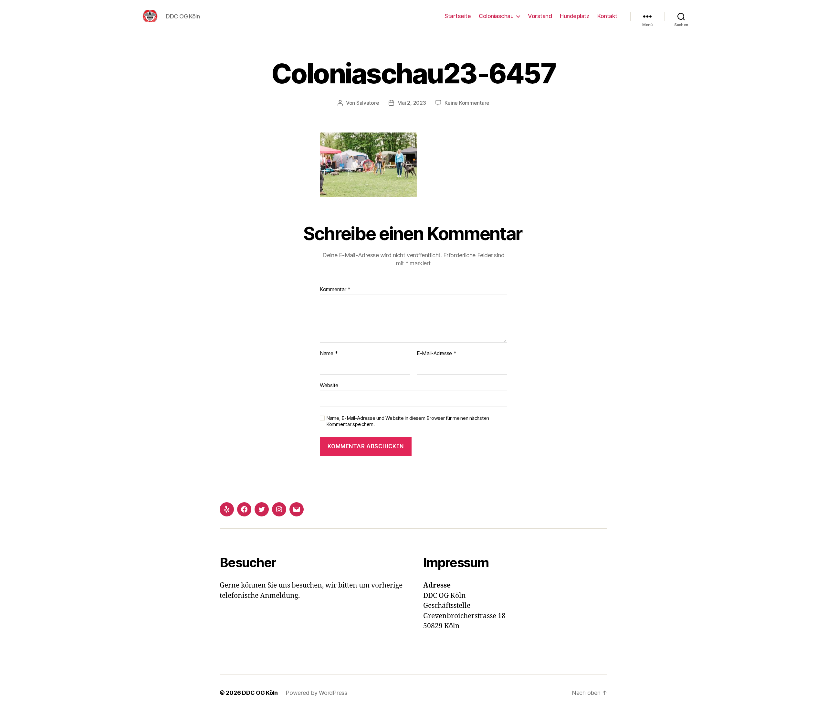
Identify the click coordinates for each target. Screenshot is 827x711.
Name (329, 353)
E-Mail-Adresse (436, 353)
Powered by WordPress (316, 692)
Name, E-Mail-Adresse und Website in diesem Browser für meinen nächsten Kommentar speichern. (407, 421)
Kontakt (607, 16)
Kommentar (335, 289)
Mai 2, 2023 (411, 103)
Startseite (458, 16)
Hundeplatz (574, 16)
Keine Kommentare (467, 103)
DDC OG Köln (260, 692)
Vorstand (540, 16)
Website (329, 385)
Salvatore (367, 103)
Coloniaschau (496, 16)
